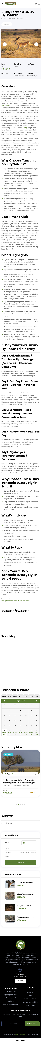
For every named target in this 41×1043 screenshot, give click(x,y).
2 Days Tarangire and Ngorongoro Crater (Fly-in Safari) (26, 894)
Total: (7, 857)
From (3, 66)
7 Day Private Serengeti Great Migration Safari (26, 917)
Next (36, 44)
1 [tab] (16, 804)
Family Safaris (19, 76)
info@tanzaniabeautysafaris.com (15, 601)
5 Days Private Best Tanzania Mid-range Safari (24, 905)
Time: (7, 848)
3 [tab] (20, 804)
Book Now (20, 862)
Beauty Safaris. (20, 1035)
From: (7, 843)
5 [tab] (24, 804)
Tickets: (8, 852)
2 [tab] (18, 804)
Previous (5, 44)
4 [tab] (22, 804)
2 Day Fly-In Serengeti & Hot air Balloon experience (26, 882)
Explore (33, 792)
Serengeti (5, 105)
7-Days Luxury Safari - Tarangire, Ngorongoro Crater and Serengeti (19, 781)
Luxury (25, 128)
